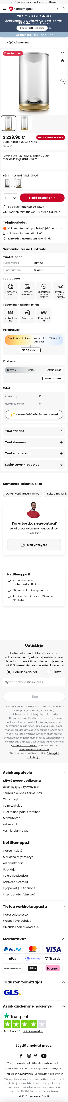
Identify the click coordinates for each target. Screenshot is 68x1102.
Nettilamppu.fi (16, 842)
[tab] (34, 802)
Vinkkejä (29, 894)
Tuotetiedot (14, 431)
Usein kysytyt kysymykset (21, 787)
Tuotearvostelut (18, 453)
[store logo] (23, 8)
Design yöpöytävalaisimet (22, 493)
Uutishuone (27, 888)
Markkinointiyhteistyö (18, 857)
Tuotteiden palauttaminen (21, 812)
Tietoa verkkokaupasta (25, 906)
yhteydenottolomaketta (24, 745)
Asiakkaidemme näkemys (27, 1006)
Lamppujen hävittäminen (49, 1073)
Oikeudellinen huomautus (21, 927)
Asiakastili (10, 824)
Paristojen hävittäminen (20, 1073)
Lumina (38, 263)
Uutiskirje (9, 869)
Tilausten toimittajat (22, 982)
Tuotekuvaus (15, 442)
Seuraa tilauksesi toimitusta (22, 793)
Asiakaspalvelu (17, 772)
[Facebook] (23, 1056)
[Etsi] (57, 8)
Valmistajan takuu (15, 830)
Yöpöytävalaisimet (19, 42)
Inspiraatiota (12, 894)
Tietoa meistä (12, 851)
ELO (32, 28)
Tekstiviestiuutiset (15, 876)
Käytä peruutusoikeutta (22, 781)
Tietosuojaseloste (15, 914)
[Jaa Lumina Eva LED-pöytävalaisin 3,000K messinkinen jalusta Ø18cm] (62, 60)
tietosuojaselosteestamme (34, 749)
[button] (8, 123)
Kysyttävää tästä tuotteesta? (37, 414)
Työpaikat (10, 888)
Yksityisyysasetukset (18, 1063)
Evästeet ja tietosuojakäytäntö (46, 1068)
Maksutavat (11, 818)
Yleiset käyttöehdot (17, 921)
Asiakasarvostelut (15, 882)
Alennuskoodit (13, 863)
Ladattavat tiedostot (22, 464)
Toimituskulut (12, 806)
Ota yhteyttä (12, 799)
